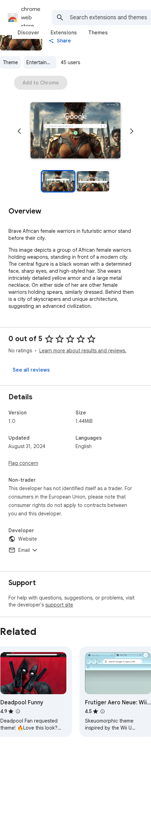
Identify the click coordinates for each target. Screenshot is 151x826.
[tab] (28, 32)
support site (59, 605)
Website (27, 539)
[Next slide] (132, 131)
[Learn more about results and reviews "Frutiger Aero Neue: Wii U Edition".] (102, 711)
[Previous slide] (19, 131)
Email (24, 550)
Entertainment (41, 62)
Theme (10, 62)
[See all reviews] (31, 369)
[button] (75, 131)
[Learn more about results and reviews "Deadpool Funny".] (17, 711)
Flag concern (23, 463)
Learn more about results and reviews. (82, 350)
